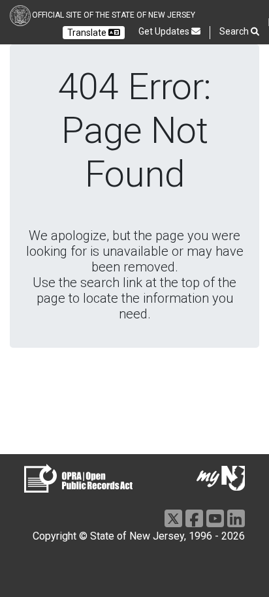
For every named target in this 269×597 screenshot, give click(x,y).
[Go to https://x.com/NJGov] (173, 518)
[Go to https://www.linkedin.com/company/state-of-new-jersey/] (236, 518)
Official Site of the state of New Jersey (113, 15)
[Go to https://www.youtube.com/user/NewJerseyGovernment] (215, 518)
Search (235, 31)
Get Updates (164, 31)
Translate (87, 32)
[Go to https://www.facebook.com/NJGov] (194, 518)
